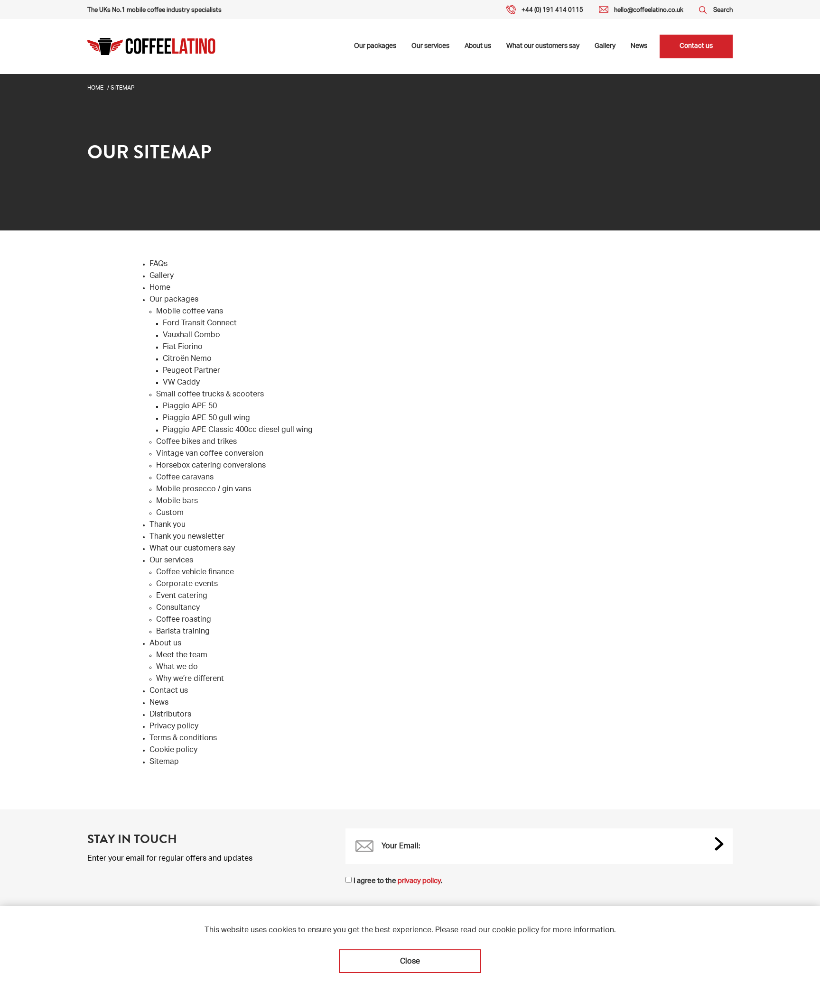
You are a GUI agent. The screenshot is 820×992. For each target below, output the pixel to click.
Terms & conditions (183, 739)
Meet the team (181, 656)
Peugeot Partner (191, 371)
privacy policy (419, 881)
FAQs (158, 264)
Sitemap (164, 762)
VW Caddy (181, 383)
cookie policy (515, 931)
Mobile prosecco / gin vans (203, 490)
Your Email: (401, 847)
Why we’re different (190, 679)
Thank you (167, 525)
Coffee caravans (185, 478)
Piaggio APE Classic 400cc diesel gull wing (238, 430)
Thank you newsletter (186, 537)
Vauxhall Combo (191, 336)
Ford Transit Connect (200, 324)
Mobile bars (177, 501)
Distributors (170, 715)
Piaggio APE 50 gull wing (206, 419)
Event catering (181, 596)
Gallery (605, 46)
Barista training (183, 632)
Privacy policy (173, 727)
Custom (170, 513)
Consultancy (178, 608)
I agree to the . (398, 881)
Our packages (375, 46)
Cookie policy (173, 750)
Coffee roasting (183, 620)
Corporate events (187, 584)
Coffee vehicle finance (195, 573)
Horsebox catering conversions (211, 466)
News (639, 46)
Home (95, 88)
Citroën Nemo (187, 359)
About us (478, 46)
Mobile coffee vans (189, 312)
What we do (177, 667)
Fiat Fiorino (183, 347)
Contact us (696, 46)
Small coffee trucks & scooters (210, 395)
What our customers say (542, 46)
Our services (430, 46)
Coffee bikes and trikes (196, 442)
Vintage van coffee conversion (209, 454)
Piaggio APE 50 (190, 407)
